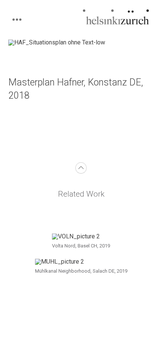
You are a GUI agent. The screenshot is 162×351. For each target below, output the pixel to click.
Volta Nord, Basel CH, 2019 (81, 246)
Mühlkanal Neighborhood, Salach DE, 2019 (81, 271)
